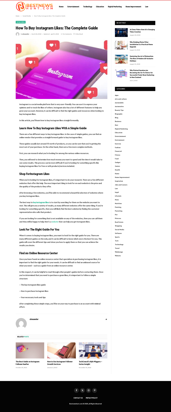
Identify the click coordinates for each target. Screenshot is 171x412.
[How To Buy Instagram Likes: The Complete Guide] (61, 69)
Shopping (118, 226)
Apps (116, 95)
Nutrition (118, 203)
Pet (116, 215)
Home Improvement (133, 6)
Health (117, 170)
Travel (117, 248)
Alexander (25, 34)
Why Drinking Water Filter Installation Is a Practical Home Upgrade (141, 44)
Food (117, 159)
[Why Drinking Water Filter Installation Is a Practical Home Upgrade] (121, 45)
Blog (116, 118)
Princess (118, 218)
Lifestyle (118, 196)
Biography (118, 114)
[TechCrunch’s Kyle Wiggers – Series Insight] (93, 350)
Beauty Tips (119, 110)
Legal (117, 192)
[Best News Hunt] (34, 6)
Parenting (118, 211)
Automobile (119, 103)
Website (118, 256)
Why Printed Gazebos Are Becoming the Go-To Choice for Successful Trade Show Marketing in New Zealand (142, 73)
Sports (117, 237)
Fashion (118, 147)
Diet (116, 125)
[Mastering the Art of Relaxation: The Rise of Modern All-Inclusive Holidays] (121, 59)
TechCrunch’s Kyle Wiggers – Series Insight (90, 362)
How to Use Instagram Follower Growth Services (60, 362)
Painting (118, 207)
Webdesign (119, 252)
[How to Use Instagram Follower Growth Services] (61, 350)
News (117, 200)
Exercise (118, 144)
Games (117, 166)
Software (118, 233)
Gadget (117, 162)
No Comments (67, 34)
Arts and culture (121, 99)
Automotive (119, 106)
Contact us (78, 398)
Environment (119, 140)
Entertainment (73, 6)
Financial (118, 151)
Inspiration (119, 181)
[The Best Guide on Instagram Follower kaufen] (30, 350)
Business (118, 121)
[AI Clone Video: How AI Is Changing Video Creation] (121, 32)
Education (100, 6)
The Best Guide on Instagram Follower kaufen (27, 362)
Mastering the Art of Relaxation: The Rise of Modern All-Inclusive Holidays (141, 58)
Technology (87, 6)
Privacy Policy (91, 398)
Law (146, 6)
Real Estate (119, 222)
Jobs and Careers (121, 185)
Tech (116, 241)
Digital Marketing (115, 6)
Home (61, 6)
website (55, 221)
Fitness (117, 155)
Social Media (21, 22)
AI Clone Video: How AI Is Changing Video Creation (142, 30)
